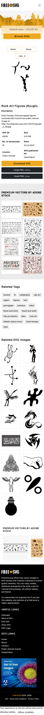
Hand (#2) (8, 425)
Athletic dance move (12, 321)
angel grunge (10, 491)
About (4, 642)
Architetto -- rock (33, 467)
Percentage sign (33, 489)
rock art (33, 316)
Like (22, 56)
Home (4, 639)
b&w (23, 316)
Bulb (6, 512)
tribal (31, 305)
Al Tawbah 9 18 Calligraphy (11, 467)
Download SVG (22, 163)
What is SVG (6, 618)
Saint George (32, 321)
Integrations (7, 652)
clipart (6, 300)
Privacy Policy (33, 699)
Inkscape (5, 615)
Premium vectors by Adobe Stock (21, 194)
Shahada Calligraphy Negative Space (11, 443)
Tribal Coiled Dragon (33, 423)
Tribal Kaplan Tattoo (33, 445)
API (7, 699)
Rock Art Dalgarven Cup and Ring (11, 379)
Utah (5, 327)
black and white (10, 311)
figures (16, 300)
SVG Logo (6, 628)
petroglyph (8, 305)
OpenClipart (29, 157)
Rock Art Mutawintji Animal (11, 357)
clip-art (37, 295)
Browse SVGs (22, 36)
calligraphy (24, 295)
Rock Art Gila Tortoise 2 (33, 402)
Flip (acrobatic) (10, 316)
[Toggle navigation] (39, 5)
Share (13, 49)
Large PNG (22, 170)
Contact (5, 646)
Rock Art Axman (33, 358)
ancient (6, 295)
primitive (21, 305)
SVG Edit (5, 621)
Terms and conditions (18, 699)
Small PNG (22, 176)
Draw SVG (6, 625)
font (25, 300)
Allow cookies (26, 712)
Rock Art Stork (10, 403)
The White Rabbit (33, 380)
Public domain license (11, 649)
